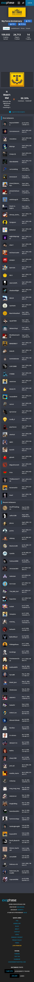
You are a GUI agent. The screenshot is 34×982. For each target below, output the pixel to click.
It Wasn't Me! (6, 94)
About (17, 929)
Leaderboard (15, 28)
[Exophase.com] (8, 2)
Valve (25, 912)
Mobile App (17, 923)
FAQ (17, 920)
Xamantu (20, 910)
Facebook (17, 959)
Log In (30, 3)
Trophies (6, 28)
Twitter (17, 956)
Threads (17, 954)
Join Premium (17, 945)
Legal (17, 934)
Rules (17, 926)
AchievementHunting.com (17, 962)
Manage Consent (17, 937)
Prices (23, 28)
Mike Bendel (21, 907)
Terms (17, 943)
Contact (17, 932)
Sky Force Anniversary (12, 21)
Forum (28, 28)
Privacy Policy (17, 940)
